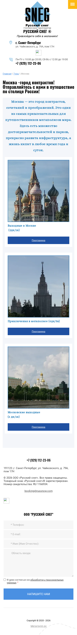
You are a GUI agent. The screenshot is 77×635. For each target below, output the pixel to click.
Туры (16, 73)
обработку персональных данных (35, 581)
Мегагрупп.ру (39, 626)
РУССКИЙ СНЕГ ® (37, 32)
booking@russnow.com (39, 491)
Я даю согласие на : (35, 581)
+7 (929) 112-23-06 (28, 63)
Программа (38, 240)
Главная (7, 73)
